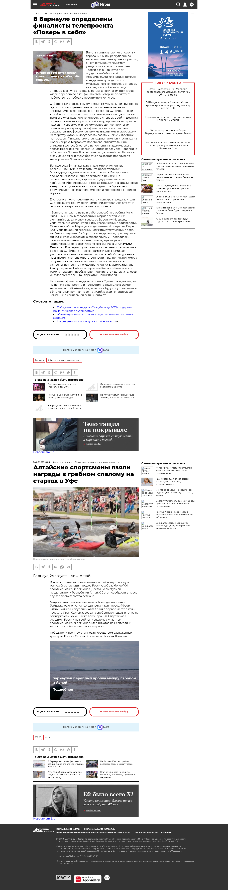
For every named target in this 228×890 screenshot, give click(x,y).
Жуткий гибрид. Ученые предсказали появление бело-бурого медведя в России (175, 210)
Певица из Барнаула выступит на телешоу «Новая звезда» (65, 396)
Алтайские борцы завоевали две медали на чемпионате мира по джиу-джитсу (65, 775)
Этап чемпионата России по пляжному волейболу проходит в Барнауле (117, 775)
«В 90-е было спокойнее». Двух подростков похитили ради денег (173, 220)
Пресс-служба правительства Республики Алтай (59, 559)
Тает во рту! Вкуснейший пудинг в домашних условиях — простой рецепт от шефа (173, 188)
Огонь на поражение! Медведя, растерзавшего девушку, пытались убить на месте (168, 92)
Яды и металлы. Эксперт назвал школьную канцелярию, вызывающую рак (172, 481)
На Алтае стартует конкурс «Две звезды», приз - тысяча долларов (117, 396)
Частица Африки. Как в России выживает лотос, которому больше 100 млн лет (174, 514)
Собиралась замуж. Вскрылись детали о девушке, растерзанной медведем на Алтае (173, 526)
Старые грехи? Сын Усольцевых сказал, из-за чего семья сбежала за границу (174, 177)
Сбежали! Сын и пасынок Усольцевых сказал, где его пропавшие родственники (175, 199)
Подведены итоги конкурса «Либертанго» (86, 321)
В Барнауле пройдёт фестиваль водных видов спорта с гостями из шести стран (65, 764)
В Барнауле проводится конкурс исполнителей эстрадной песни (65, 406)
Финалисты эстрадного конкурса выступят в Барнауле (117, 385)
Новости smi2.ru (44, 452)
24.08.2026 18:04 (41, 462)
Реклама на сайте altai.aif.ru (99, 829)
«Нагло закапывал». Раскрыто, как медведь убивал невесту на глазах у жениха (174, 492)
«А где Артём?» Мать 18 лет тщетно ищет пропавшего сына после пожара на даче (174, 470)
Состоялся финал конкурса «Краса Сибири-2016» (62, 385)
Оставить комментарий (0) (114, 334)
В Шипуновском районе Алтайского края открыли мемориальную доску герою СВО (168, 105)
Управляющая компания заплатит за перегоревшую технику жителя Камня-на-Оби (168, 145)
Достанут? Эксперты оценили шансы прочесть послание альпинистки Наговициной (175, 503)
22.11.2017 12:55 (40, 13)
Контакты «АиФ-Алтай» (68, 829)
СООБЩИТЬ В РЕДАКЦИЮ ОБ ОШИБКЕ (153, 832)
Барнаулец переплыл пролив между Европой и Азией (168, 118)
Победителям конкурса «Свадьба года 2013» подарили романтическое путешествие (93, 309)
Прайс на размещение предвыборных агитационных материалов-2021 (93, 832)
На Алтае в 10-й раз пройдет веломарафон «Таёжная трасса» (117, 762)
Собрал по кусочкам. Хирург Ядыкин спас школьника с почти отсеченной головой (175, 166)
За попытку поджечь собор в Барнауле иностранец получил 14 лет (168, 132)
